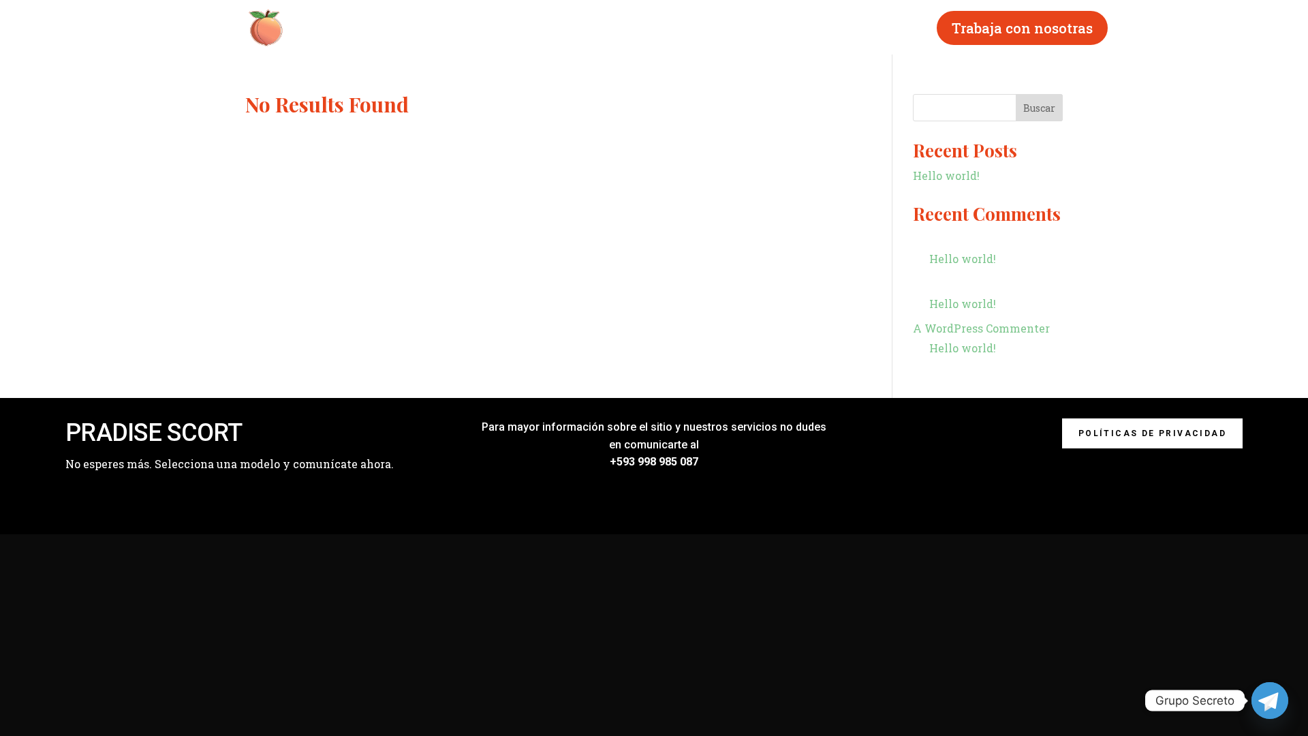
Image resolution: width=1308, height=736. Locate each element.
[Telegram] (1269, 700)
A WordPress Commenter (981, 328)
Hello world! (946, 175)
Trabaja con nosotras (1022, 28)
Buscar (1039, 108)
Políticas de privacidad (1152, 433)
